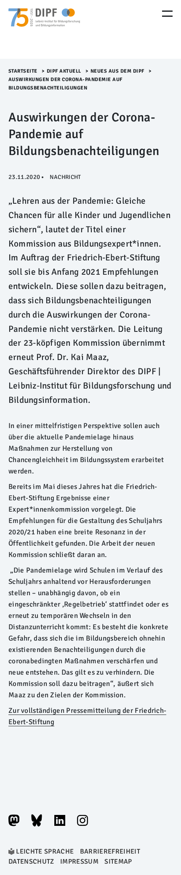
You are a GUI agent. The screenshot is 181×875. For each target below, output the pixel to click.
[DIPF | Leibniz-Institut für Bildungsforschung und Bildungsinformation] (44, 29)
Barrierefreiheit (110, 851)
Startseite (22, 71)
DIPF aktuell (64, 71)
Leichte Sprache (45, 851)
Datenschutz (31, 861)
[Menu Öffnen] (167, 13)
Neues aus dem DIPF (117, 71)
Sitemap (118, 861)
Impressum (79, 861)
